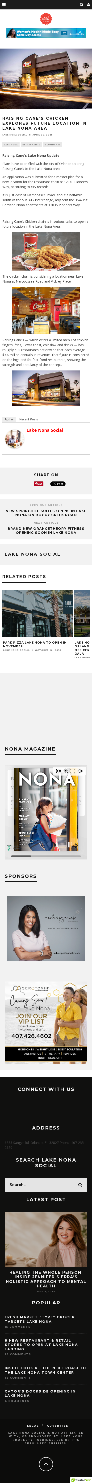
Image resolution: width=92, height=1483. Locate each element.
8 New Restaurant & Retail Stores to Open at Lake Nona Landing (41, 1344)
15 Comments (18, 1326)
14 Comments (18, 1354)
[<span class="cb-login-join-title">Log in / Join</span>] (88, 4)
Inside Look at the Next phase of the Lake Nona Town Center (46, 1370)
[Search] (82, 4)
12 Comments (18, 1377)
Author (9, 419)
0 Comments (53, 144)
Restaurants (31, 144)
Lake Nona (11, 144)
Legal (33, 1425)
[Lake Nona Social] (14, 447)
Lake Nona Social (14, 135)
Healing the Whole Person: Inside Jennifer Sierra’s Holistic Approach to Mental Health (46, 1279)
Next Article (46, 522)
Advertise (57, 1425)
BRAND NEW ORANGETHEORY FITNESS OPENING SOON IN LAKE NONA (46, 530)
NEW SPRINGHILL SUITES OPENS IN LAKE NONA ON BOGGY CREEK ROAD (46, 513)
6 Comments (17, 1401)
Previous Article (46, 505)
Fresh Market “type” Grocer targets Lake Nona (40, 1319)
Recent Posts (28, 419)
